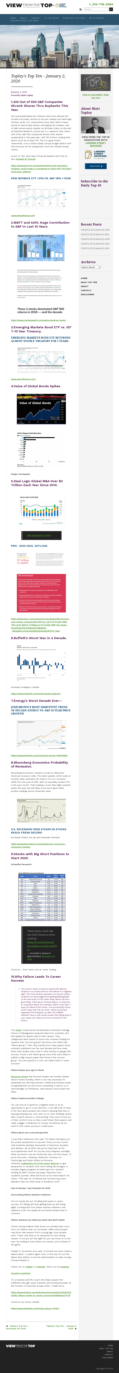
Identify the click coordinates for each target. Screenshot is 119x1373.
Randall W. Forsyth (25, 159)
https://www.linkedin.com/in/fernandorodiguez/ (36, 694)
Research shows (19, 1076)
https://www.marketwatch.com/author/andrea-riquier (38, 320)
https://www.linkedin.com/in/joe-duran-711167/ (35, 1308)
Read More (95, 166)
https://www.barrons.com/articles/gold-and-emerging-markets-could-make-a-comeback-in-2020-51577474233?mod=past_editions (41, 168)
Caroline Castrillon (20, 1273)
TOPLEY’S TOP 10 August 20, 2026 (95, 239)
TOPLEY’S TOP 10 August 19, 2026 (95, 243)
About (23, 18)
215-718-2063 (102, 4)
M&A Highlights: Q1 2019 (39, 535)
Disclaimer (87, 294)
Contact (35, 18)
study (18, 1030)
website (65, 1267)
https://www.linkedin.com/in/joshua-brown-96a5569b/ (39, 755)
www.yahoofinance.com (23, 215)
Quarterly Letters (74, 18)
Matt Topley (27, 95)
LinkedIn (40, 1267)
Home (13, 18)
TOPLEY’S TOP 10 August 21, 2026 (95, 234)
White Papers (96, 18)
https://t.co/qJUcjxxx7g (40, 942)
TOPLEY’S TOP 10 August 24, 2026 (95, 230)
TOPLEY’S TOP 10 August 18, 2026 (95, 248)
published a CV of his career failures (40, 1163)
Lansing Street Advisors (24, 21)
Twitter (29, 1267)
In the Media (52, 18)
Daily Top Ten (89, 282)
